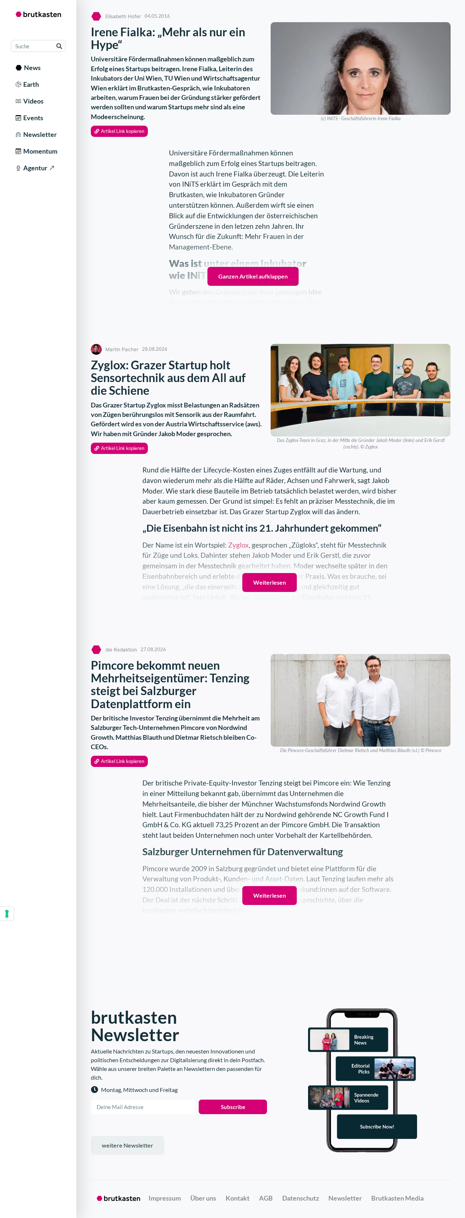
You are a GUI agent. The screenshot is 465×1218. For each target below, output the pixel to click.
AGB (266, 1198)
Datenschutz (300, 1198)
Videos (32, 101)
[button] (119, 131)
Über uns (203, 1198)
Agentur (34, 168)
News (31, 68)
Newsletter (39, 134)
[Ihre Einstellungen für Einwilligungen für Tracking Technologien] (7, 914)
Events (32, 118)
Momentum (39, 151)
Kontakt (238, 1198)
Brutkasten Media (397, 1198)
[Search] (59, 46)
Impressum (165, 1198)
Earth (30, 84)
